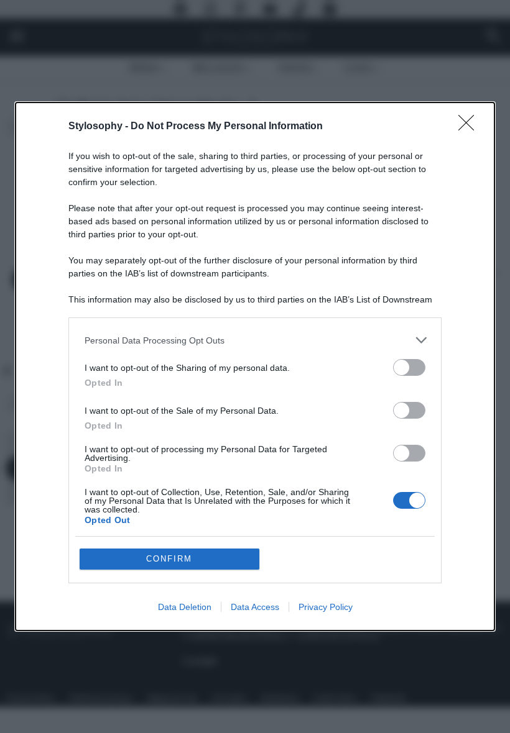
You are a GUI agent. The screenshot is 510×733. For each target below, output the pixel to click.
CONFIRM (169, 558)
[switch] (409, 367)
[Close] (470, 127)
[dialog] (255, 366)
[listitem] (255, 340)
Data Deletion (184, 607)
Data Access (255, 607)
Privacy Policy (326, 607)
